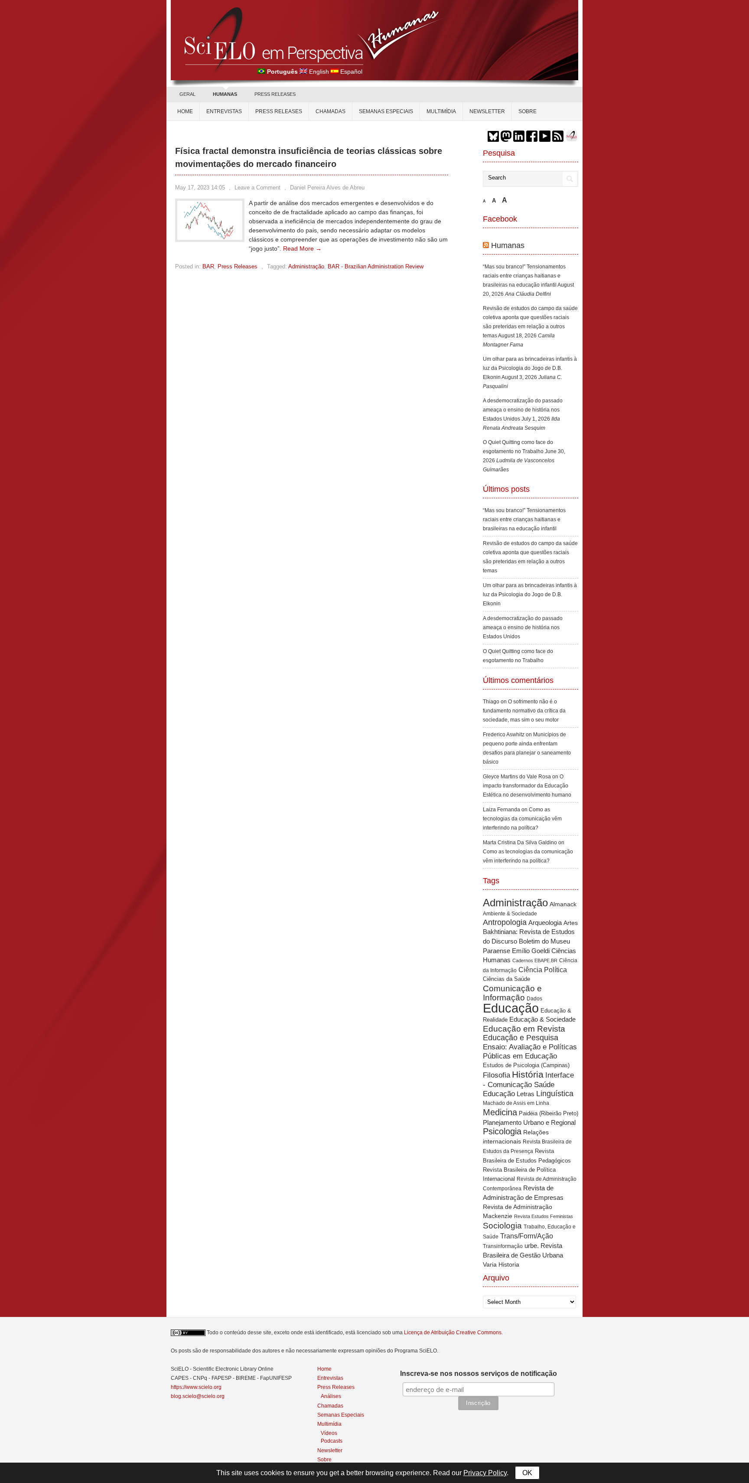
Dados (534, 998)
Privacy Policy (485, 1472)
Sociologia (502, 1225)
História (528, 1074)
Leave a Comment (257, 187)
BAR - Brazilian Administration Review (375, 266)
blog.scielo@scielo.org (198, 1396)
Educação (511, 1008)
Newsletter (487, 111)
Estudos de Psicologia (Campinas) (526, 1065)
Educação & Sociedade (542, 1019)
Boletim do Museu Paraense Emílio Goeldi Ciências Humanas (529, 950)
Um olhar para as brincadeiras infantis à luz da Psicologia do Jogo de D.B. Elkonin (530, 368)
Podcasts (331, 1441)
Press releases (278, 111)
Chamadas (330, 111)
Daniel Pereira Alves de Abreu (327, 187)
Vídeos (329, 1433)
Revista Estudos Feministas (543, 1216)
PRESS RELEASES (275, 94)
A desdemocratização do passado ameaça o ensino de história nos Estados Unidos (523, 410)
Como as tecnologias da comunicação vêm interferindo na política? (522, 819)
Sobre (527, 111)
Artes (570, 922)
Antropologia (505, 922)
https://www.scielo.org (196, 1387)
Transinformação (503, 1246)
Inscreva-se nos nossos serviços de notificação (478, 1373)
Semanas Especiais (386, 111)
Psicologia (502, 1131)
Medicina (500, 1112)
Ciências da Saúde (506, 979)
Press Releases (237, 266)
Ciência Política (542, 969)
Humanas (507, 245)
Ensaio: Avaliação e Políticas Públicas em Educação (530, 1051)
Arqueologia (545, 922)
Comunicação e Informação (512, 993)
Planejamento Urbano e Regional (529, 1122)
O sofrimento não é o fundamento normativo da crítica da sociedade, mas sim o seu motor (524, 711)
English (319, 71)
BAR (208, 266)
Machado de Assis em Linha (516, 1103)
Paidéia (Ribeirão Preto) (548, 1113)
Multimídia (441, 111)
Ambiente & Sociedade (510, 913)
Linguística (554, 1093)
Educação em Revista (524, 1028)
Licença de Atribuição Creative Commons (453, 1332)
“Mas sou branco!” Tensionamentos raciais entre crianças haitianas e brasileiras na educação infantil (524, 276)
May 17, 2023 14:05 (200, 187)
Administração (306, 266)
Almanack (563, 904)
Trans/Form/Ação (526, 1236)
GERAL (187, 94)
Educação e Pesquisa (520, 1037)
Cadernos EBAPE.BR (534, 960)
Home (185, 111)
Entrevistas (224, 111)
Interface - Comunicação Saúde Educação (528, 1084)
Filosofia (496, 1075)
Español (351, 71)
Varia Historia (501, 1264)
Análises (331, 1396)
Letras (525, 1094)
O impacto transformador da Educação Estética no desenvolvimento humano (527, 786)
